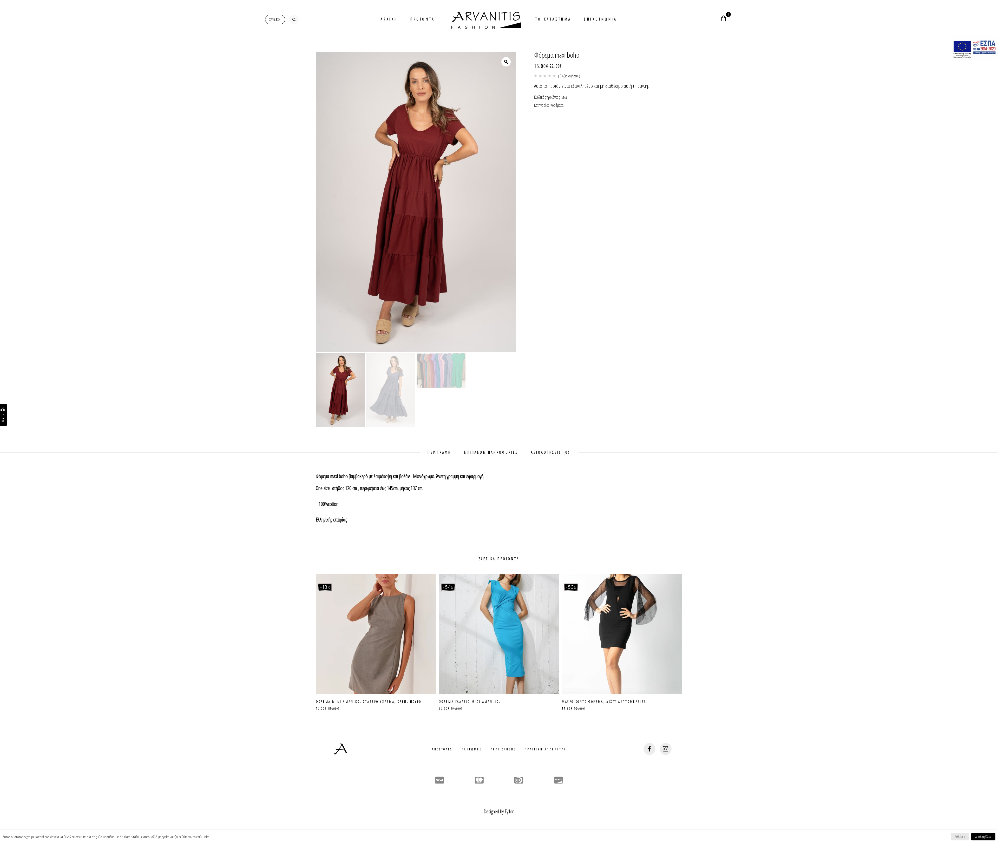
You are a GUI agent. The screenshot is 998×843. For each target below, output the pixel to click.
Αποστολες (442, 749)
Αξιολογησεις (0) (550, 452)
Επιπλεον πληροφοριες (491, 452)
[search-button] (294, 19)
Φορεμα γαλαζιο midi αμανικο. (470, 701)
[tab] (439, 452)
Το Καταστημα (553, 19)
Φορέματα (556, 105)
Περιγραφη (439, 452)
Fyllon (509, 811)
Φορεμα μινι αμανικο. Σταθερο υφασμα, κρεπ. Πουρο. (369, 701)
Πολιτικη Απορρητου (545, 749)
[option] (416, 202)
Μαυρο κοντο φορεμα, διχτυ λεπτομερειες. (604, 701)
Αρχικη (389, 19)
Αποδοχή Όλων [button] (983, 836)
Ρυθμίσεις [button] (960, 836)
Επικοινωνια (600, 19)
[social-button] (649, 749)
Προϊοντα (422, 19)
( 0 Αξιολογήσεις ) (569, 75)
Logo (485, 19)
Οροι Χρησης (503, 749)
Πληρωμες (472, 749)
